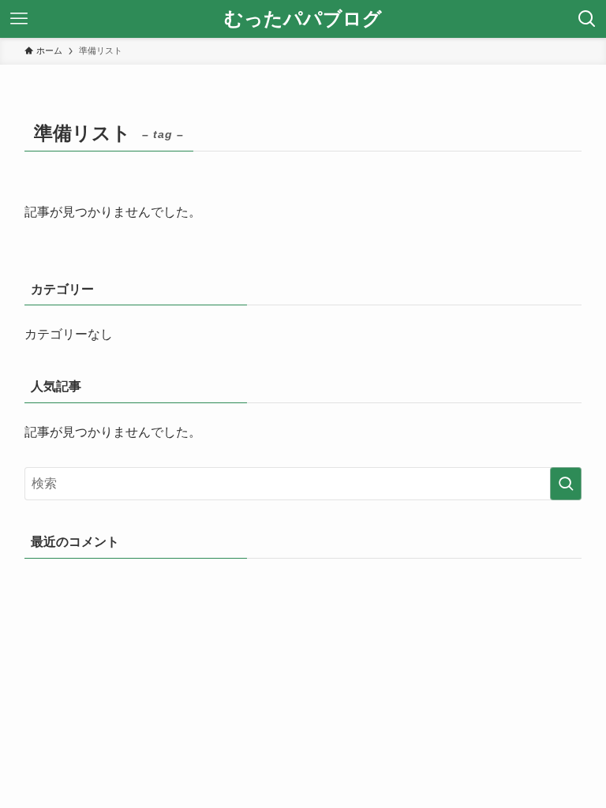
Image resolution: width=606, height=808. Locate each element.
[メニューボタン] (19, 19)
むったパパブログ (303, 18)
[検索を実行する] (566, 483)
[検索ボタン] (587, 19)
